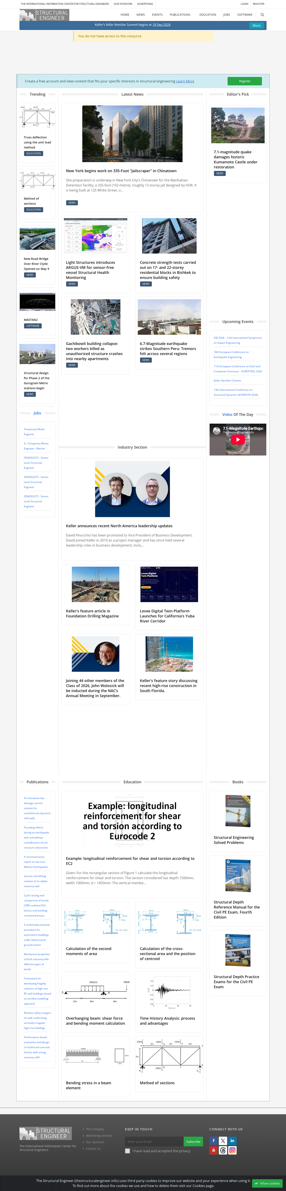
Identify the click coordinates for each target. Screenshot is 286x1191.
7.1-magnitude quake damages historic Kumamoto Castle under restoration (236, 159)
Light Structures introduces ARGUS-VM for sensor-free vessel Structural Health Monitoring (90, 270)
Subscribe (193, 1141)
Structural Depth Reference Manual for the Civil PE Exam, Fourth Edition (237, 909)
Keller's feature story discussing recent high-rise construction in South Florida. (168, 685)
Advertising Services (99, 1136)
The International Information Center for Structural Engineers (65, 4)
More (256, 25)
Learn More (185, 81)
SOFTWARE (245, 15)
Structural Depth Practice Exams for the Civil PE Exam (236, 981)
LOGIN (244, 4)
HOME (125, 15)
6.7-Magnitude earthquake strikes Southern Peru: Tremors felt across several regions (168, 348)
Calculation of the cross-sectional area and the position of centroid (167, 953)
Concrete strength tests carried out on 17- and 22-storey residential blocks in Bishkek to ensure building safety (168, 270)
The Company (95, 1129)
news (29, 275)
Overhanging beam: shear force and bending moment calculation (95, 1021)
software (32, 326)
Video (227, 414)
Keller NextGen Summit (227, 380)
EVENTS (157, 15)
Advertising (145, 4)
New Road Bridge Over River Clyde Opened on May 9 (36, 264)
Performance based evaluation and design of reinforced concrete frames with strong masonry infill (37, 1047)
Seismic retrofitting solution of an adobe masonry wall (36, 881)
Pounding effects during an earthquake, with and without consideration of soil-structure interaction (37, 837)
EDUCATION (208, 15)
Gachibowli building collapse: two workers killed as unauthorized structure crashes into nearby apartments (94, 351)
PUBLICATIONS (180, 15)
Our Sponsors (123, 4)
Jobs (37, 412)
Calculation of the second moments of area (88, 951)
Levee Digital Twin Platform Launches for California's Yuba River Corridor (167, 615)
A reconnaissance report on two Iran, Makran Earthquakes (36, 862)
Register (245, 81)
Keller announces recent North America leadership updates (119, 525)
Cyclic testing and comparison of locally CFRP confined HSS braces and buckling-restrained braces (36, 905)
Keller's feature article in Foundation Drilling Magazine (92, 613)
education (33, 153)
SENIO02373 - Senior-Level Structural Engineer (36, 463)
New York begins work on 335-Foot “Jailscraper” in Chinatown (121, 170)
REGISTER (258, 4)
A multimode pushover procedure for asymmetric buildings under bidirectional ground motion (37, 935)
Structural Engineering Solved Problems (234, 840)
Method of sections (157, 1082)
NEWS (141, 15)
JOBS (226, 15)
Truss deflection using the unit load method (37, 142)
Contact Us (93, 1149)
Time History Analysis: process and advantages (167, 1021)
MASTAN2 (31, 320)
